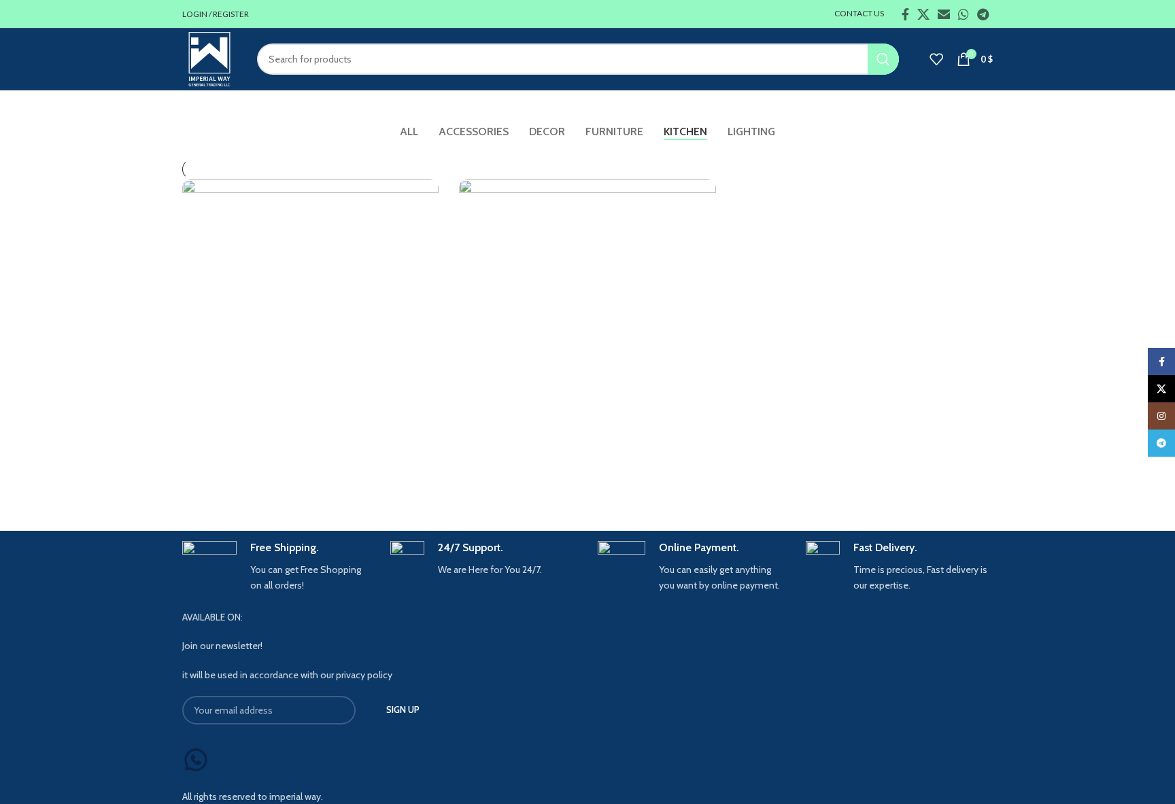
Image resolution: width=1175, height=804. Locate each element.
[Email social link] (944, 14)
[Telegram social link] (983, 14)
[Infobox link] (276, 567)
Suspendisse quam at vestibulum (289, 480)
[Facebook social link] (905, 14)
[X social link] (923, 14)
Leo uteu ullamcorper (533, 480)
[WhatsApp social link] (963, 14)
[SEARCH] (883, 59)
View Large (422, 194)
